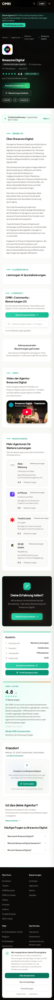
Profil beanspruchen (13, 25)
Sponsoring (7, 946)
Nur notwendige (27, 982)
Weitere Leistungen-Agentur (15, 64)
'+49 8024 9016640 (14, 756)
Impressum (34, 932)
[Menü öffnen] (49, 3)
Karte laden (28, 784)
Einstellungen (27, 988)
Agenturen (15, 37)
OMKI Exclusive (8, 890)
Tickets (5, 885)
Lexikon (5, 909)
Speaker (32, 895)
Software (33, 881)
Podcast (6, 904)
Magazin (5, 936)
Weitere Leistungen (40, 643)
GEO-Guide (7, 918)
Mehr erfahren (11, 820)
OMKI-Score (30, 74)
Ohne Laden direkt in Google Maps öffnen (27, 789)
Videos (5, 900)
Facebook (24, 100)
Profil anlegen (8, 941)
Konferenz (6, 881)
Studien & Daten (9, 914)
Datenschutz (34, 936)
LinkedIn (7, 100)
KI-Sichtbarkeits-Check (12, 932)
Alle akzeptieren (27, 975)
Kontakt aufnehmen (14, 85)
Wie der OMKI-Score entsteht (17, 731)
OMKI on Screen (9, 895)
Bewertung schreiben (18, 93)
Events (32, 890)
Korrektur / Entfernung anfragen (19, 735)
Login (41, 4)
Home (4, 37)
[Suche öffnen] (34, 3)
